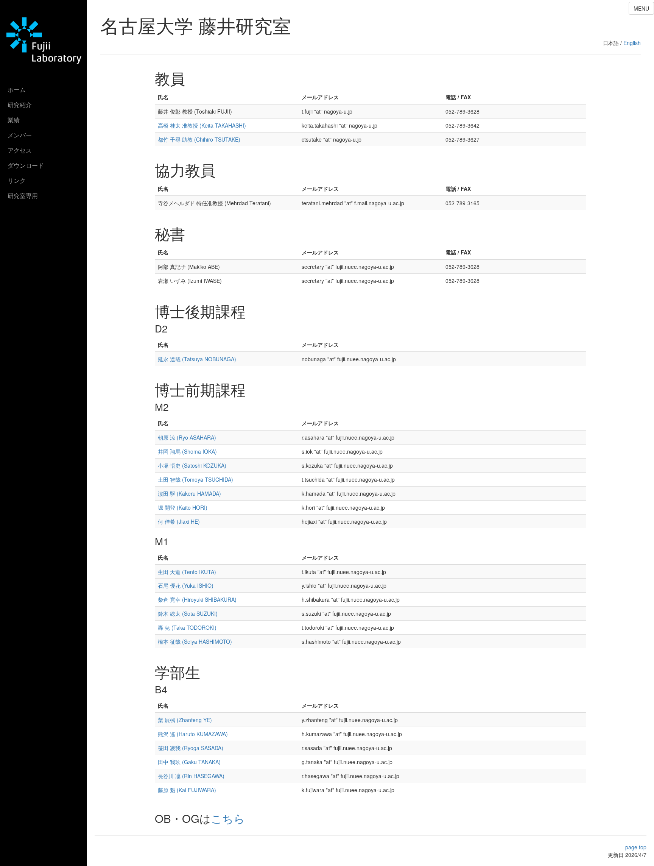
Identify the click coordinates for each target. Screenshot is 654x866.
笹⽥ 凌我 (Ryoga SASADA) (190, 748)
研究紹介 (20, 104)
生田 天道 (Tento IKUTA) (187, 572)
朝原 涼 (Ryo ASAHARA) (187, 437)
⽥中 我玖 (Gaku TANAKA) (189, 762)
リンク (17, 180)
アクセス (20, 150)
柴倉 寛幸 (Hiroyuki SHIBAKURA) (197, 599)
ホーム (17, 89)
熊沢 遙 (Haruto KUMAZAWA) (193, 734)
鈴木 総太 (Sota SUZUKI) (188, 613)
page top (635, 847)
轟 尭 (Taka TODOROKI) (187, 627)
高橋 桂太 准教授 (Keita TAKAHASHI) (202, 125)
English (632, 43)
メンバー (20, 135)
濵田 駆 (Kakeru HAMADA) (189, 493)
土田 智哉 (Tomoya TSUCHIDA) (195, 479)
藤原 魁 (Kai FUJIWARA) (187, 790)
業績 (14, 119)
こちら (228, 818)
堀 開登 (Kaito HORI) (182, 507)
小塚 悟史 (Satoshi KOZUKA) (192, 465)
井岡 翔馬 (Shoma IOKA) (187, 451)
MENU (641, 8)
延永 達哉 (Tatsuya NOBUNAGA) (197, 359)
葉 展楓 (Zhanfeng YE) (185, 720)
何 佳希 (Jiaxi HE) (179, 521)
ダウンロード (26, 165)
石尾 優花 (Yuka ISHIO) (185, 585)
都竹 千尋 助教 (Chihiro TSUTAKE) (199, 139)
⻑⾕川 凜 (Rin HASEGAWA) (191, 776)
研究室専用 (23, 195)
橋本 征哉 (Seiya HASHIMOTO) (195, 641)
